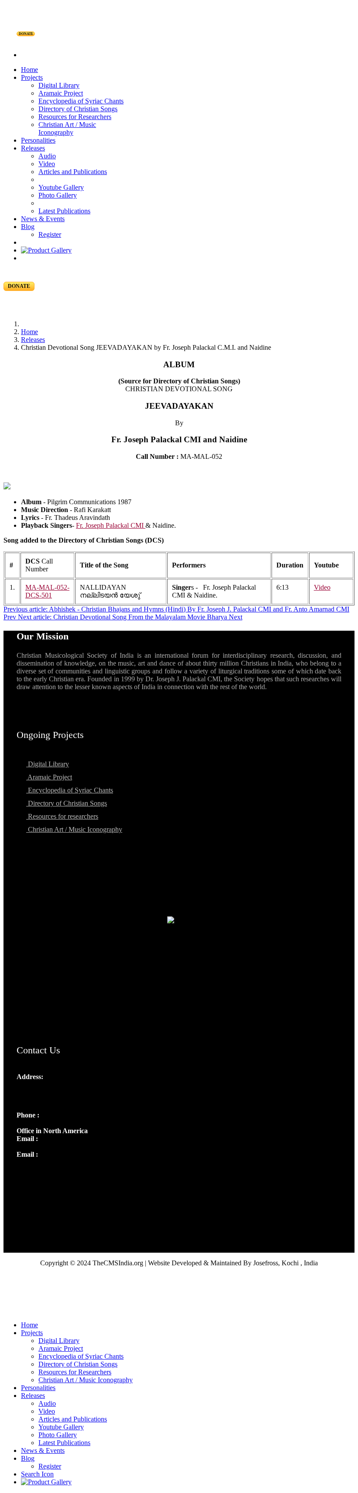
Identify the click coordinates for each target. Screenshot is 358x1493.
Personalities (38, 140)
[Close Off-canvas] (179, 1310)
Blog (27, 226)
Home (29, 69)
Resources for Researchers (74, 116)
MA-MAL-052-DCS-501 (47, 591)
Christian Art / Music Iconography (67, 128)
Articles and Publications (72, 171)
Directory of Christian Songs (77, 109)
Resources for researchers (62, 816)
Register (49, 234)
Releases (33, 148)
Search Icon (37, 1474)
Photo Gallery (57, 195)
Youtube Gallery (61, 187)
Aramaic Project (60, 93)
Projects (32, 77)
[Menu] (179, 40)
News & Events (43, 218)
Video (46, 163)
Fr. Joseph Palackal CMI (110, 525)
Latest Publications (64, 211)
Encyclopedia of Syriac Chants (81, 101)
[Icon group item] (24, 1173)
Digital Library (58, 85)
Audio (47, 156)
